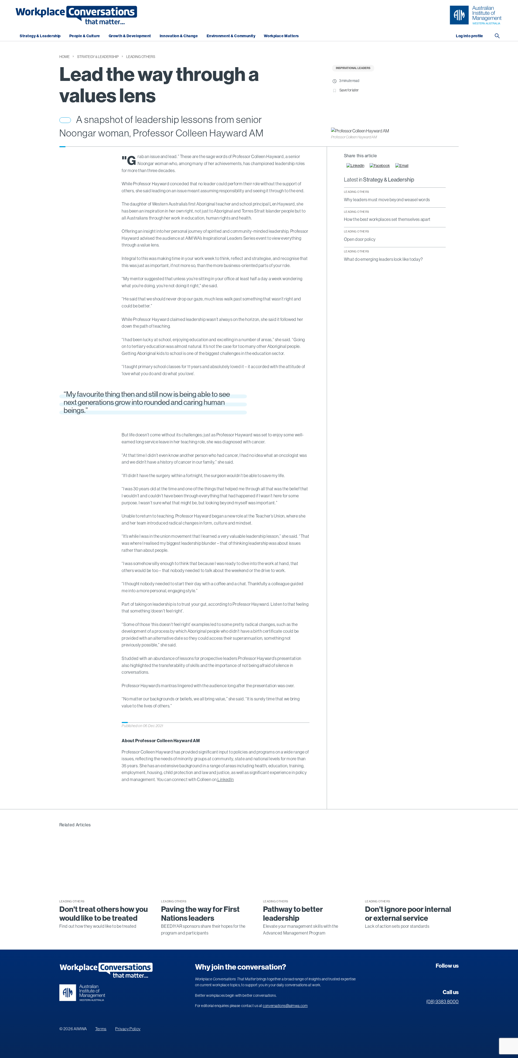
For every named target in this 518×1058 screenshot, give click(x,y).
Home (64, 57)
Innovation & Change (179, 36)
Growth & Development (130, 36)
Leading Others (140, 57)
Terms (101, 1028)
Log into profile (469, 36)
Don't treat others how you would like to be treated (103, 914)
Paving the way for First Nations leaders (200, 914)
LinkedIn (225, 779)
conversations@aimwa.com (285, 1006)
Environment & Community (231, 36)
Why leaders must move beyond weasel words (387, 199)
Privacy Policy (127, 1028)
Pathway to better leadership (293, 914)
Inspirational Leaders (353, 68)
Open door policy (360, 239)
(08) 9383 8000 (442, 1001)
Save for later (349, 90)
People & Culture (84, 36)
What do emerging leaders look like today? (383, 259)
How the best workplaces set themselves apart (387, 219)
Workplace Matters (281, 36)
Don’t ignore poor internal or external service (408, 914)
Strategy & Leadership (40, 36)
